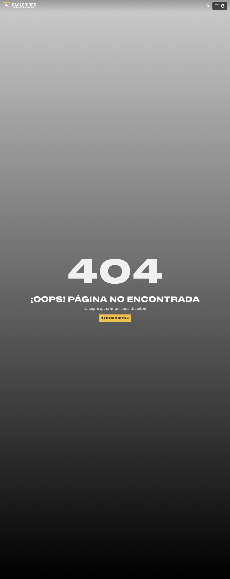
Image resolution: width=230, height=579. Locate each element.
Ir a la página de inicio (115, 318)
